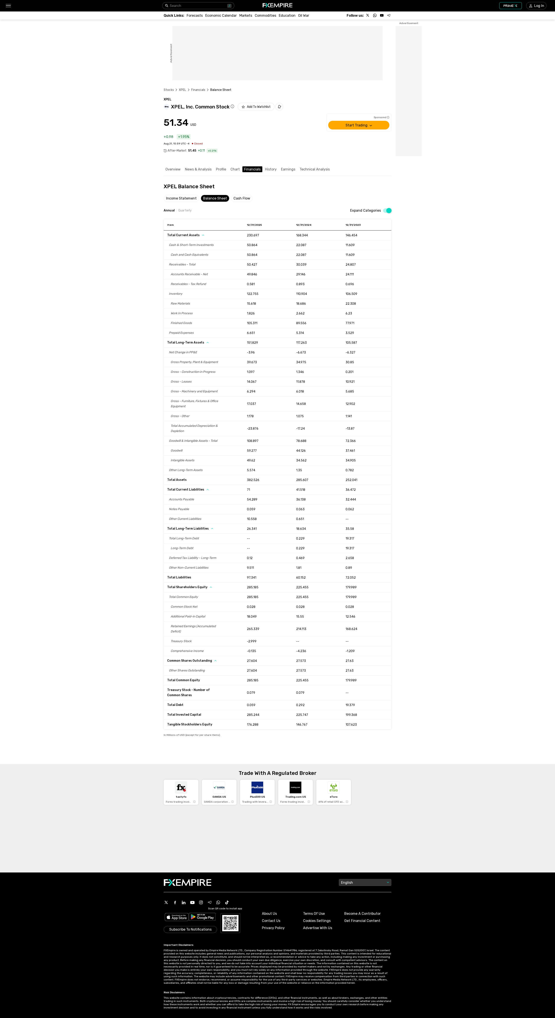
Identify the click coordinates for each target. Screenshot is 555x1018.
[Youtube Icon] (192, 902)
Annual (169, 210)
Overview (173, 169)
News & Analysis (198, 169)
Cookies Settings (317, 921)
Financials (198, 90)
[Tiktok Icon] (227, 902)
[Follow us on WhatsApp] (374, 15)
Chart (235, 169)
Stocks (169, 90)
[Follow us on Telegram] (388, 15)
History (271, 169)
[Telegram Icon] (209, 902)
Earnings (288, 169)
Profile (221, 169)
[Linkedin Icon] (183, 902)
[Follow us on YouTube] (381, 15)
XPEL (182, 90)
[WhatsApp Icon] (218, 902)
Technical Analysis (315, 169)
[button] (8, 5)
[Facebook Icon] (175, 902)
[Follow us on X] (368, 15)
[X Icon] (166, 902)
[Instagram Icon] (201, 902)
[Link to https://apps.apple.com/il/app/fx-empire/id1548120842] (177, 917)
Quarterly (185, 210)
